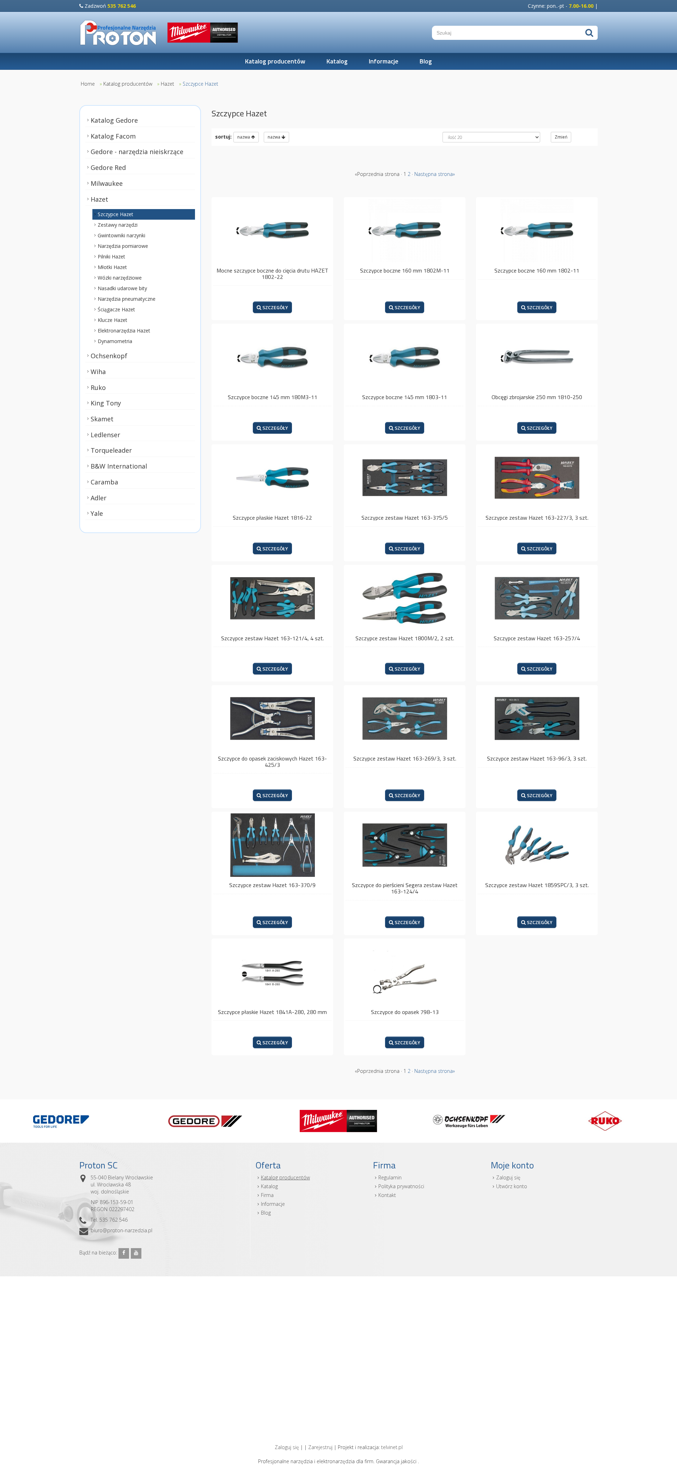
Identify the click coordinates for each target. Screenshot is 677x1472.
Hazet (167, 83)
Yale (97, 513)
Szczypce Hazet (200, 83)
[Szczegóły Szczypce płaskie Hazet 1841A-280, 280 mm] (272, 971)
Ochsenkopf (109, 356)
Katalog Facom (113, 136)
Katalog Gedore (114, 120)
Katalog (337, 61)
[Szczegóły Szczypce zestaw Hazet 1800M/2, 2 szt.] (405, 597)
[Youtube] (136, 1253)
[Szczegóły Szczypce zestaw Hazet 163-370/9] (272, 844)
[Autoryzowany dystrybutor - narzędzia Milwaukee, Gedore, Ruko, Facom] (118, 32)
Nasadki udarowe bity (122, 288)
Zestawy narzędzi (118, 224)
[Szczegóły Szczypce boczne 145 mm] (272, 356)
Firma (267, 1195)
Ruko (98, 387)
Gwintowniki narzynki (121, 235)
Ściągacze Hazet (116, 309)
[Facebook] (123, 1253)
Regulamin (390, 1177)
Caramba (104, 482)
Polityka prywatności (401, 1186)
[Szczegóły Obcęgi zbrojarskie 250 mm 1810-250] (537, 356)
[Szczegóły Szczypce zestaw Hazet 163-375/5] (405, 477)
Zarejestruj (320, 1447)
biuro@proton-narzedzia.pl (121, 1230)
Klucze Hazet (112, 320)
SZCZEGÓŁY (274, 307)
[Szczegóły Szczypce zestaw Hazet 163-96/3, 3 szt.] (537, 718)
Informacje (383, 61)
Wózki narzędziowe (120, 277)
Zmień (561, 137)
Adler (98, 497)
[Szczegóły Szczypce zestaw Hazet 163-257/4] (537, 597)
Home (88, 83)
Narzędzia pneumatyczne (126, 298)
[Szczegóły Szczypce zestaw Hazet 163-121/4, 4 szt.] (272, 597)
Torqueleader (111, 450)
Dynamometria (115, 341)
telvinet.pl (392, 1447)
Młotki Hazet (112, 267)
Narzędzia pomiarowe (123, 246)
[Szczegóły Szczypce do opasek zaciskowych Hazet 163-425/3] (272, 718)
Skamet (102, 419)
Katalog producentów (275, 61)
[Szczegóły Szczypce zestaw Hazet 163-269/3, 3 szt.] (405, 718)
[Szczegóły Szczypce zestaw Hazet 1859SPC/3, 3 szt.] (537, 844)
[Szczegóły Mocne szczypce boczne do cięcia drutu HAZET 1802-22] (272, 230)
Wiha (98, 371)
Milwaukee (107, 183)
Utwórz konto (511, 1186)
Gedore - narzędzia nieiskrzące (137, 151)
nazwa (244, 137)
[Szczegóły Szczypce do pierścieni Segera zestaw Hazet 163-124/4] (405, 844)
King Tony (106, 403)
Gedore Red (108, 167)
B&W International (119, 466)
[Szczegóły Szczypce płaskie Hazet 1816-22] (272, 477)
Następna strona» (434, 174)
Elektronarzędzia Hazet (124, 330)
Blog (426, 61)
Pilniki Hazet (111, 256)
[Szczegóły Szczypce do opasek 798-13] (405, 971)
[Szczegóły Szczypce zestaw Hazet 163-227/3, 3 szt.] (537, 477)
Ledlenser (105, 434)
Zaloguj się (508, 1177)
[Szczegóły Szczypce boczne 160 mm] (405, 230)
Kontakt (387, 1195)
